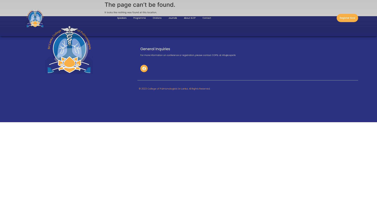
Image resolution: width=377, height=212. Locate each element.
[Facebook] (144, 68)
